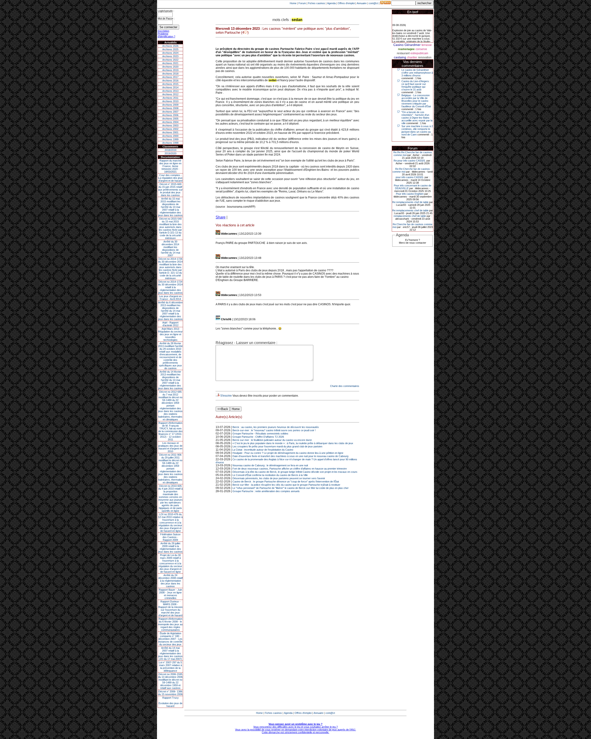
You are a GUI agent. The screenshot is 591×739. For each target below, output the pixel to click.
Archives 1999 (170, 139)
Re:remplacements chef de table (410, 202)
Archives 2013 (170, 91)
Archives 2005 (170, 118)
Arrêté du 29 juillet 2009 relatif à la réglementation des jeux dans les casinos (170, 547)
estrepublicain (419, 53)
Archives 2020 (170, 66)
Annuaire (362, 3)
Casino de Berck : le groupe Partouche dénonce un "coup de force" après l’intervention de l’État (285, 481)
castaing (400, 57)
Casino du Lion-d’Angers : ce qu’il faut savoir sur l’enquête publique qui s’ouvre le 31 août (415, 85)
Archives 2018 (170, 73)
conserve (421, 49)
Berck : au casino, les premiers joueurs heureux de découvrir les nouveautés (275, 427)
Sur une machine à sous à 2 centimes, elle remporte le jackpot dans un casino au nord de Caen (417, 130)
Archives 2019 (170, 70)
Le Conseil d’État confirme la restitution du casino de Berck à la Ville (270, 475)
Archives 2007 (170, 111)
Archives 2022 (170, 59)
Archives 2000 (170, 136)
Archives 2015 (170, 84)
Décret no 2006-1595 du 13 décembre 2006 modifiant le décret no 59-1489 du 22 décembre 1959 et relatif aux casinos (170, 681)
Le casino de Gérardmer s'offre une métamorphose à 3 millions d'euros (417, 73)
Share (221, 217)
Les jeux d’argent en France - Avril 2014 (170, 297)
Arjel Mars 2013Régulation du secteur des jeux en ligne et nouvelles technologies (170, 334)
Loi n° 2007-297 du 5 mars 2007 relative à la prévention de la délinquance (170, 666)
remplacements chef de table (410, 216)
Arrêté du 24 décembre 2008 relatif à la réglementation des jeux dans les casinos (170, 581)
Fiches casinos (316, 3)
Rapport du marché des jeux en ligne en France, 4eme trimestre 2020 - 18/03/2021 (170, 166)
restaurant (403, 53)
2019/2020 (170, 153)
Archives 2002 (170, 129)
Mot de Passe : (166, 18)
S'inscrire (226, 395)
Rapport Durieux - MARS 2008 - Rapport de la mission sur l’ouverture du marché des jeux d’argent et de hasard (170, 608)
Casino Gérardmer (407, 45)
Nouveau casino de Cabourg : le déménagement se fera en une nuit (270, 465)
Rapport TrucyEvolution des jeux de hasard (170, 701)
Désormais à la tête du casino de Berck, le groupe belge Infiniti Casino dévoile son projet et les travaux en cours (294, 471)
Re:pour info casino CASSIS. (410, 160)
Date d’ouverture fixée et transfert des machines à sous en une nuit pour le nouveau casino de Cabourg (290, 456)
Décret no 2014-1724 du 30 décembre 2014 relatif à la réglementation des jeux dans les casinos (170, 287)
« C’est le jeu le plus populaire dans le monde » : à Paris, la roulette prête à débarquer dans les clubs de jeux (292, 443)
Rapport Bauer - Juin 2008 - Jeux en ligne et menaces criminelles (170, 593)
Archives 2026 (170, 46)
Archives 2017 (170, 77)
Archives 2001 (170, 132)
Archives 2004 (170, 122)
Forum (302, 3)
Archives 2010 (170, 101)
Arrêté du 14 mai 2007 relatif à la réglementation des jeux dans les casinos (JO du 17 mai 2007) (170, 653)
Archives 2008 (170, 108)
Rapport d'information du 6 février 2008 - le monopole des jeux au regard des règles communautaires (170, 624)
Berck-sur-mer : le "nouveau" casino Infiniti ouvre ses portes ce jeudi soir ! (274, 430)
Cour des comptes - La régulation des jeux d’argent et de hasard (170, 178)
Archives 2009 (170, 104)
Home (293, 3)
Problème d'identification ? (166, 35)
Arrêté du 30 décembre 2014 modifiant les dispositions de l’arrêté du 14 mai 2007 (170, 248)
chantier (412, 57)
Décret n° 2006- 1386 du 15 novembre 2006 (170, 693)
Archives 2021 (170, 63)
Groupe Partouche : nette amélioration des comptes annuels (266, 491)
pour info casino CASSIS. (410, 177)
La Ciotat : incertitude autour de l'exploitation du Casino (262, 449)
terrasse (427, 45)
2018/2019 (170, 150)
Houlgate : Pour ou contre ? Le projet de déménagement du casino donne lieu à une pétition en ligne (287, 453)
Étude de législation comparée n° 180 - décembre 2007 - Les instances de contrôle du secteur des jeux (170, 639)
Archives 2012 (170, 94)
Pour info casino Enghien (410, 193)
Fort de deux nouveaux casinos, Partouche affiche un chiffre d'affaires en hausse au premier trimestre (289, 468)
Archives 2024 (170, 52)
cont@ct (373, 3)
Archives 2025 (170, 49)
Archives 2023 (170, 56)
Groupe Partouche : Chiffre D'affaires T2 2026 (258, 436)
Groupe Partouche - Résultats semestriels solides (260, 433)
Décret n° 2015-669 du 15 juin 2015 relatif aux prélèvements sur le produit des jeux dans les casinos (170, 190)
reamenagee (406, 49)
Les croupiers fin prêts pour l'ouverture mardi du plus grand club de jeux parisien (277, 446)
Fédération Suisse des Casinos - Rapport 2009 (170, 537)
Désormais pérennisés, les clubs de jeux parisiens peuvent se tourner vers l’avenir (278, 478)
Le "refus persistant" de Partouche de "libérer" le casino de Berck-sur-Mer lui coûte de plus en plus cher (290, 488)
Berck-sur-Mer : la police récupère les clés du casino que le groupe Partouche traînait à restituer (286, 484)
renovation (424, 57)
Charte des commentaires (344, 386)
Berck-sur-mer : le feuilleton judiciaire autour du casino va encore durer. (272, 440)
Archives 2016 (170, 80)
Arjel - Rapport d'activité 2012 (170, 324)
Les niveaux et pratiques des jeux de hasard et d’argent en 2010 (170, 447)
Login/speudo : (166, 10)
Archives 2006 (170, 115)
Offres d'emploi (346, 3)
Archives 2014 (170, 87)
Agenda (331, 3)
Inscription (163, 31)
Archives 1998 (170, 142)
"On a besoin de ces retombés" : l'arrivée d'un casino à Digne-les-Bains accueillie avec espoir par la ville (416, 118)
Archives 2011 (170, 97)
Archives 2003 (170, 125)
